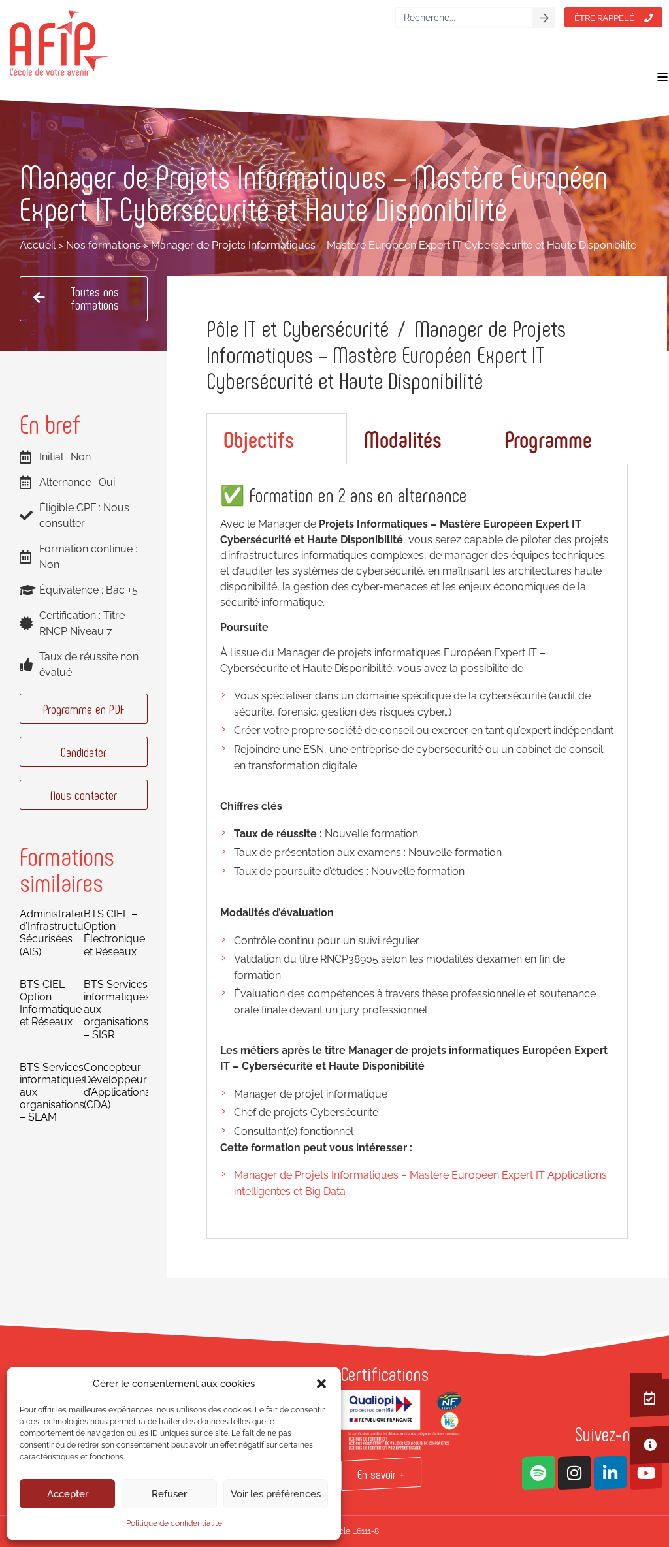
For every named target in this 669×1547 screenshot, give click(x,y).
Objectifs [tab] (258, 438)
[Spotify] (538, 1472)
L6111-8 (365, 1531)
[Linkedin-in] (610, 1472)
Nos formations (103, 245)
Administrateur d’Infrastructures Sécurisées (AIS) (59, 933)
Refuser (169, 1494)
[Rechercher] (544, 17)
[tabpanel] (417, 851)
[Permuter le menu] (662, 77)
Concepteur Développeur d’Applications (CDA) (117, 1086)
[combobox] (464, 17)
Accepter (67, 1494)
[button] (321, 1383)
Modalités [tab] (403, 438)
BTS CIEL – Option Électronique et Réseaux (114, 933)
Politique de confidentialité (174, 1523)
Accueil (38, 245)
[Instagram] (574, 1472)
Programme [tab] (548, 438)
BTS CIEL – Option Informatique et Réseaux (51, 1003)
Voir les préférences (276, 1494)
